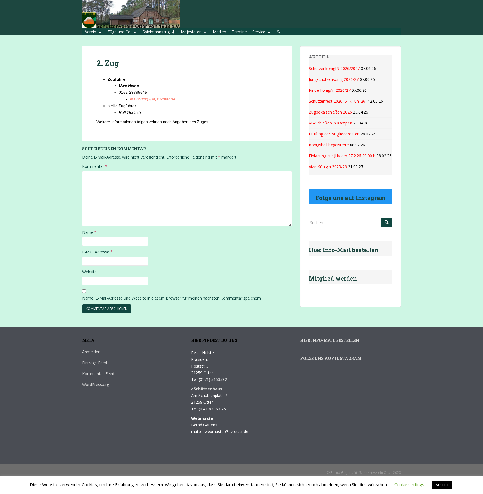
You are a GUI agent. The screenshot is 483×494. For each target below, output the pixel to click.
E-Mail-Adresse (97, 252)
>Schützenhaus (206, 388)
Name (89, 232)
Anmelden (91, 351)
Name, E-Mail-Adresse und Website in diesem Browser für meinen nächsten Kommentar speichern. (172, 298)
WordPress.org (95, 384)
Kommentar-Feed (98, 373)
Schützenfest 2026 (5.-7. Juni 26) (338, 101)
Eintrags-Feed (94, 362)
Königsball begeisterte (329, 144)
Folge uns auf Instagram (330, 358)
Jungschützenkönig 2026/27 (334, 79)
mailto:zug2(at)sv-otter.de (152, 99)
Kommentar (94, 166)
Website (89, 271)
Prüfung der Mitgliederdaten (334, 134)
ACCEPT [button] (442, 484)
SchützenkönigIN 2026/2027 (334, 68)
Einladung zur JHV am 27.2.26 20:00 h (342, 155)
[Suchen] (386, 222)
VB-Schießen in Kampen (330, 123)
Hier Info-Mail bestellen (329, 340)
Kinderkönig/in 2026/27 (330, 90)
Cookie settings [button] (409, 484)
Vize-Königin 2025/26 (328, 166)
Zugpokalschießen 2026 (330, 112)
